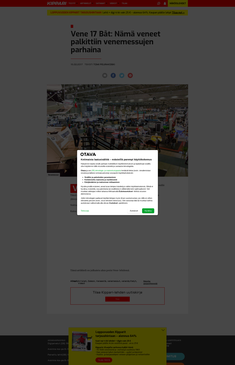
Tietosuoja (85, 211)
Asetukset (134, 211)
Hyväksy (148, 211)
